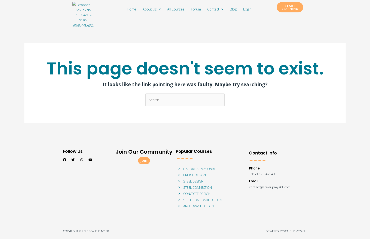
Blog (233, 9)
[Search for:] (185, 100)
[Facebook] (64, 159)
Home (131, 9)
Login (247, 9)
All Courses (175, 9)
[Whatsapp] (81, 159)
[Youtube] (90, 159)
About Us (150, 9)
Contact (213, 9)
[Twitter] (73, 159)
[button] (290, 7)
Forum (196, 9)
